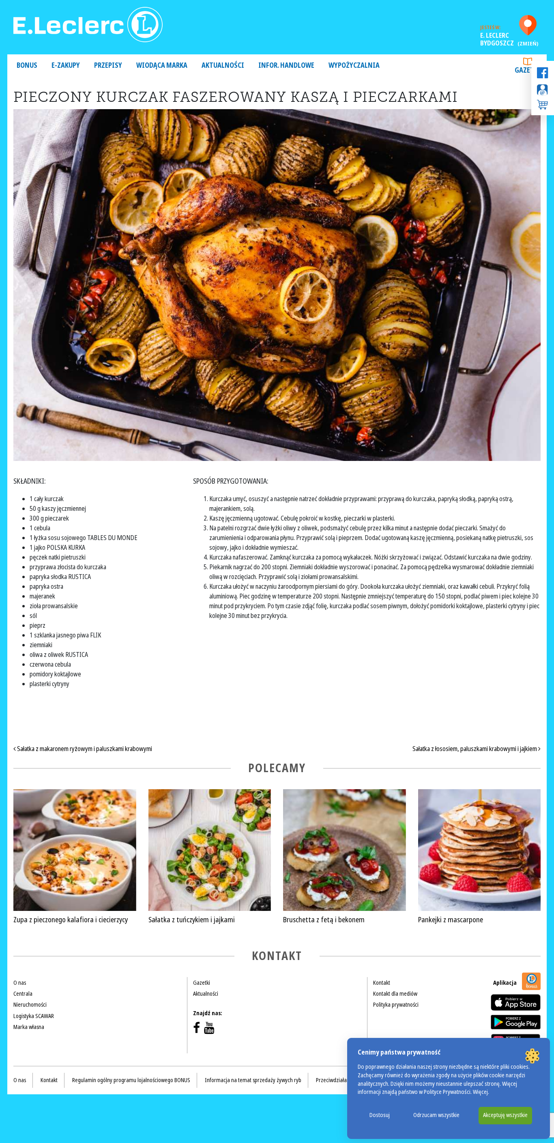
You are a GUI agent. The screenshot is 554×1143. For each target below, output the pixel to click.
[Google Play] (516, 1022)
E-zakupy (66, 65)
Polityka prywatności (396, 1005)
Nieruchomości (30, 1005)
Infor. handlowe (286, 65)
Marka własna (28, 1027)
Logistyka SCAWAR (33, 1016)
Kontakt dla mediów (395, 994)
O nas (19, 983)
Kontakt (381, 983)
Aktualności (223, 65)
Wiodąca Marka (161, 65)
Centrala (22, 994)
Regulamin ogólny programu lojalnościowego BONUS (131, 1080)
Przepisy (108, 65)
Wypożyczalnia (354, 65)
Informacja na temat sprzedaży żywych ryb (253, 1080)
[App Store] (516, 1002)
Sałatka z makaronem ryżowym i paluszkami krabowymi (84, 748)
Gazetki (528, 70)
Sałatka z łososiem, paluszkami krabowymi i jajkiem (475, 748)
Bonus (27, 65)
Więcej (480, 1092)
